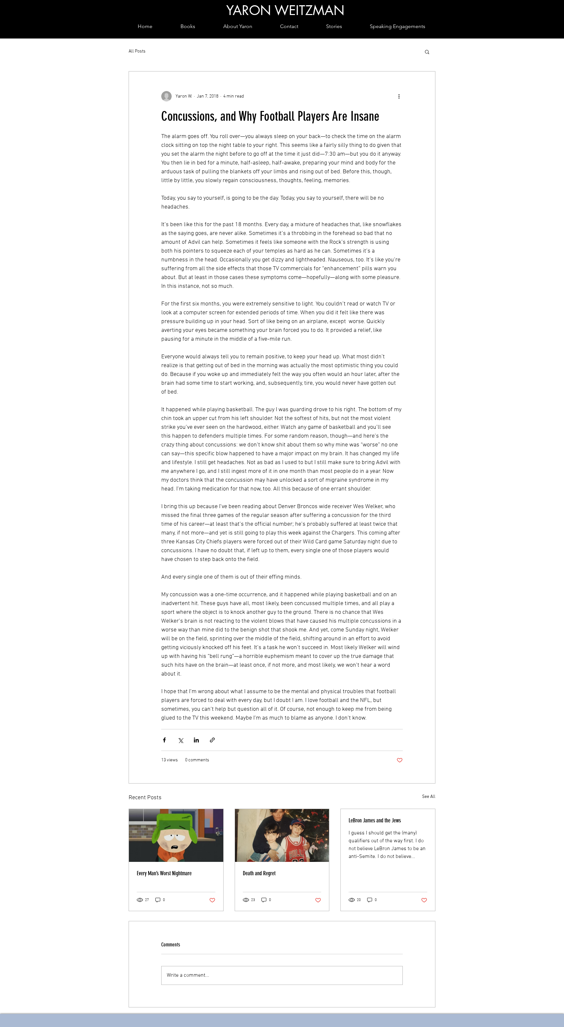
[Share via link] (212, 740)
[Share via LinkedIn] (196, 740)
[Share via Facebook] (164, 740)
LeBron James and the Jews (375, 820)
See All (428, 797)
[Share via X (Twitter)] (180, 740)
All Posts (137, 51)
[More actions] (399, 96)
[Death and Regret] (282, 835)
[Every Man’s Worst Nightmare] (176, 835)
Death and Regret (259, 873)
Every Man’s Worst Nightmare (164, 873)
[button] (427, 51)
